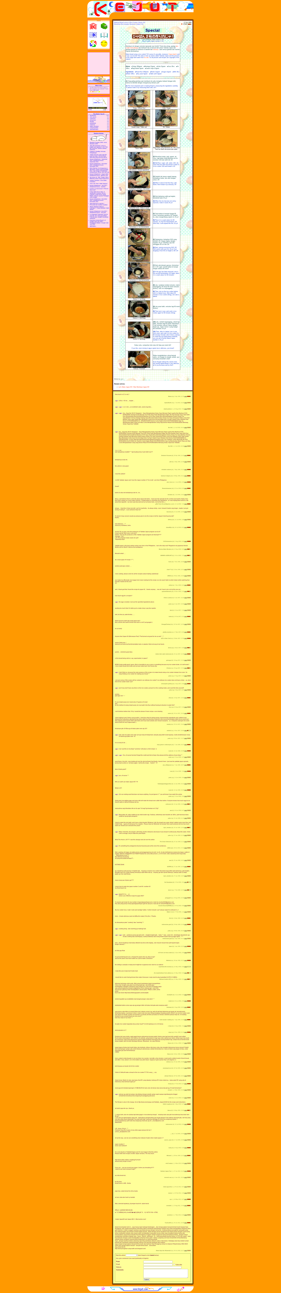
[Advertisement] (99, 63)
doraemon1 (93, 120)
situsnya (155, 49)
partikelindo (93, 123)
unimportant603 (94, 127)
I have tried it (172, 54)
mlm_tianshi (93, 117)
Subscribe (178, 1265)
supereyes (93, 118)
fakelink (92, 121)
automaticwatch (94, 129)
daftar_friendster (94, 126)
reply (185, 396)
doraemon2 (93, 115)
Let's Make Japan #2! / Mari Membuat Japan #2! (134, 387)
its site (146, 57)
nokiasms (92, 124)
